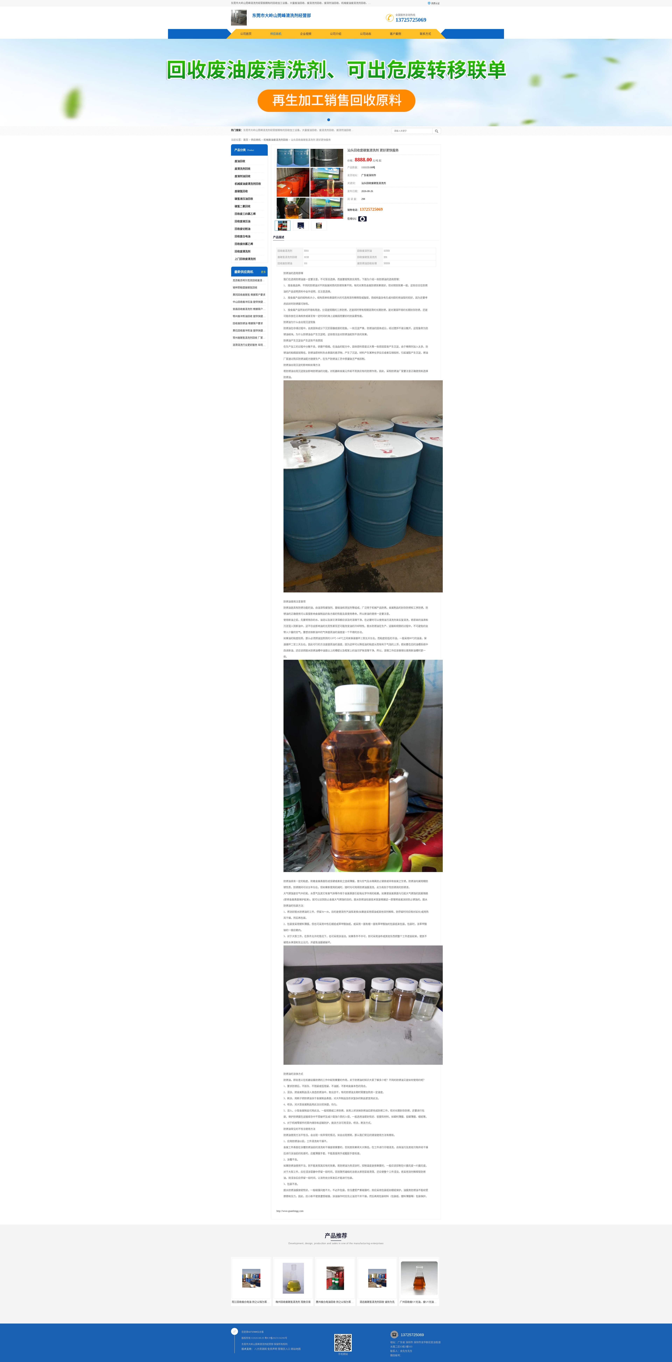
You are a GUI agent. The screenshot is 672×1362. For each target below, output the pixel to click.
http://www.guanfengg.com (289, 1211)
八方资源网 (260, 1349)
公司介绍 (335, 33)
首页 (245, 139)
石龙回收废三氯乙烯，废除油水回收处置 (338, 1302)
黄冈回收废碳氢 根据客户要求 (249, 294)
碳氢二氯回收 (242, 206)
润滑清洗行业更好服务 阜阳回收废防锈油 (249, 345)
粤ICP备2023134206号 (276, 1338)
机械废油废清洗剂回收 (276, 139)
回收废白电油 (242, 236)
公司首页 (245, 33)
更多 (263, 272)
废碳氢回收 (241, 191)
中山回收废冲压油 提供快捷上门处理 (249, 302)
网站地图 (296, 1349)
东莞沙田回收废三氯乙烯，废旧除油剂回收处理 (383, 1302)
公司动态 (365, 33)
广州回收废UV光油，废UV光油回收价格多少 (298, 1302)
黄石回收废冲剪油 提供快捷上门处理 (249, 330)
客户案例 (395, 33)
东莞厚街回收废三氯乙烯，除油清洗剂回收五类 (425, 1302)
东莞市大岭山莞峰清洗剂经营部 (257, 1344)
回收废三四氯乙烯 (245, 213)
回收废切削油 (242, 228)
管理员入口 (284, 1349)
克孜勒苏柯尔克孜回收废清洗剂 (249, 280)
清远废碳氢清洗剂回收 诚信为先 (251, 1302)
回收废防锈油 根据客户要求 (248, 323)
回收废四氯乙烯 (244, 244)
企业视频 (305, 33)
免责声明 (272, 1349)
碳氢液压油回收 (244, 198)
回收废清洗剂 (242, 251)
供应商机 (275, 33)
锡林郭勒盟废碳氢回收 (245, 287)
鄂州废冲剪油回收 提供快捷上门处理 (249, 316)
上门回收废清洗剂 (245, 259)
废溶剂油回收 (242, 176)
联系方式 (425, 33)
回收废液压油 (242, 221)
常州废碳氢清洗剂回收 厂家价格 (249, 337)
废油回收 (240, 161)
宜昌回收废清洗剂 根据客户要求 (249, 309)
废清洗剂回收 (242, 168)
